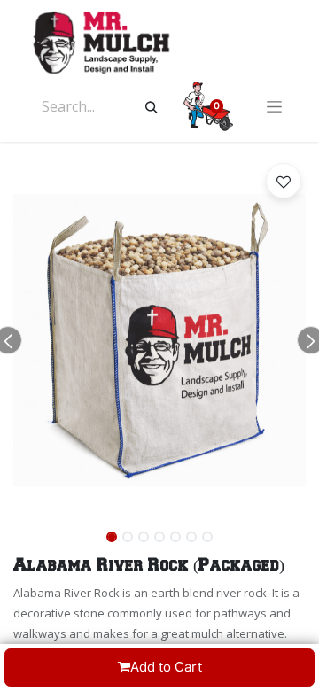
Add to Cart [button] (166, 666)
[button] (283, 180)
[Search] (151, 106)
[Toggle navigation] (274, 106)
